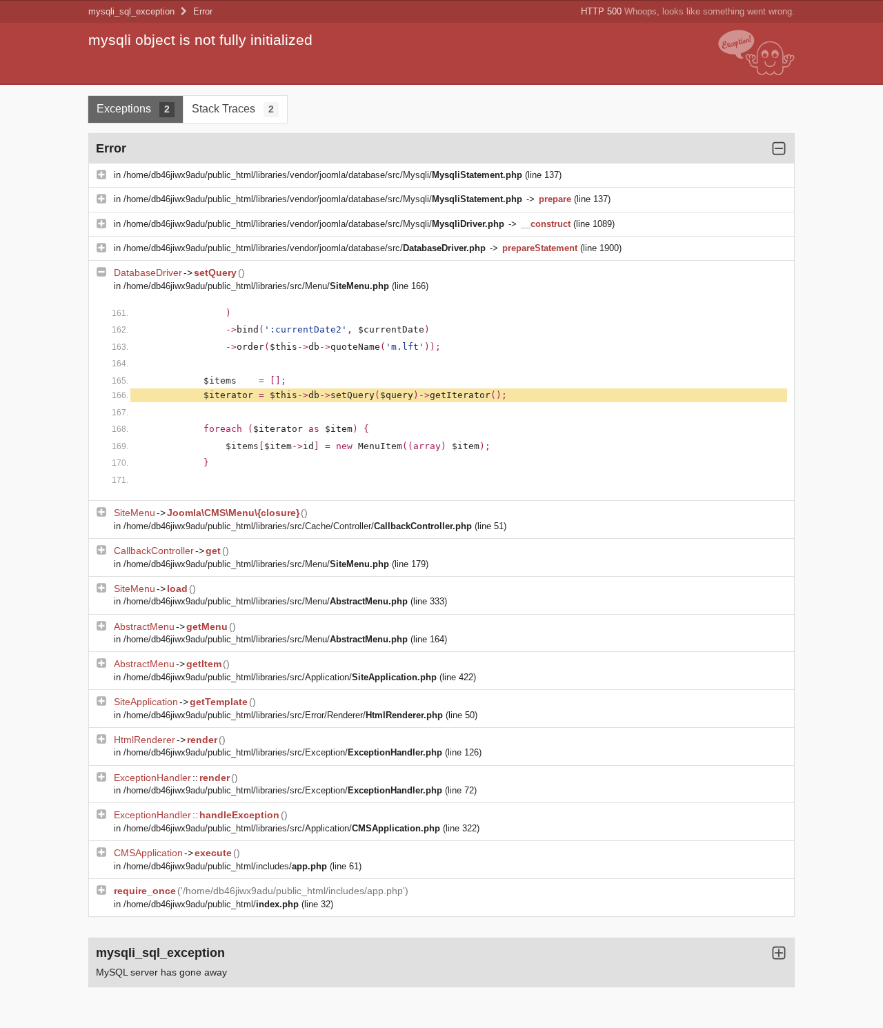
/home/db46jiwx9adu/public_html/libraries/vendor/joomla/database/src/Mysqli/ (322, 175)
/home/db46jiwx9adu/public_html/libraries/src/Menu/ (256, 286)
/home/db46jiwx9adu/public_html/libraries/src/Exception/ (282, 752)
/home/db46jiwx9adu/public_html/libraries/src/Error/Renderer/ (283, 715)
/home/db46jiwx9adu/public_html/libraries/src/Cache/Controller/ (297, 526)
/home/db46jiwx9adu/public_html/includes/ (225, 866)
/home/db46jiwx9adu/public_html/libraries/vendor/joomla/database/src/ (304, 248)
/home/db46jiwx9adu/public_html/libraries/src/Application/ (280, 677)
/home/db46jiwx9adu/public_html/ (211, 904)
